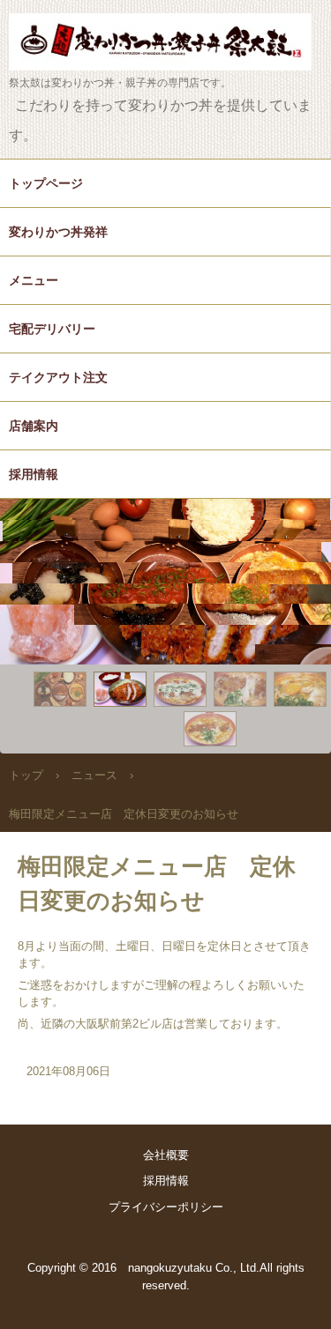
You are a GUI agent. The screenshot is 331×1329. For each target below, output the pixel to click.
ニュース (94, 775)
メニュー (33, 280)
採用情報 (33, 474)
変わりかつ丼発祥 (58, 232)
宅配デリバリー (52, 329)
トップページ (46, 183)
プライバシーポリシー (166, 1207)
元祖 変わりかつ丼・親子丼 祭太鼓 (165, 30)
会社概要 (166, 1155)
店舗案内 (33, 426)
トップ (26, 775)
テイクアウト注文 (58, 377)
